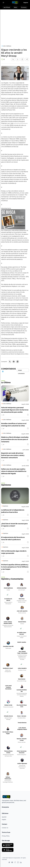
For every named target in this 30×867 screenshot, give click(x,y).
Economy (23, 7)
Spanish (4, 817)
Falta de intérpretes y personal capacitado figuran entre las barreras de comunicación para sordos (14, 410)
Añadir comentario (21, 371)
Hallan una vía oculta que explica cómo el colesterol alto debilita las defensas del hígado (13, 471)
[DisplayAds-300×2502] (15, 219)
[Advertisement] (15, 25)
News (15, 7)
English (4, 819)
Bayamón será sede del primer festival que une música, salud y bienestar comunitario (12, 455)
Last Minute (7, 7)
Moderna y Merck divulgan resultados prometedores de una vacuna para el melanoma (14, 439)
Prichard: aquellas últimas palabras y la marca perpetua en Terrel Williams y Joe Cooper (14, 567)
